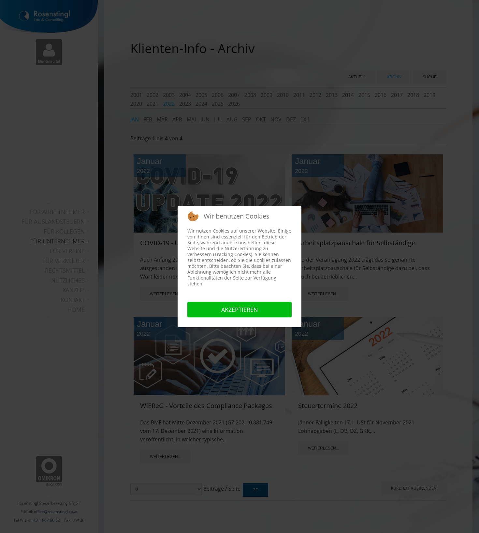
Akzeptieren (239, 309)
